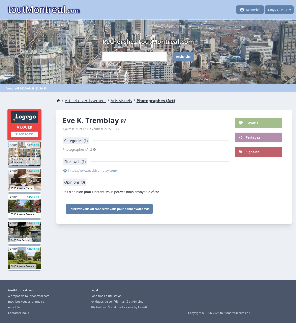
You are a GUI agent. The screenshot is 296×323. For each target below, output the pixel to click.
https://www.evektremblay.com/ (92, 170)
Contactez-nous (18, 313)
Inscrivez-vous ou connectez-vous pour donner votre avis (109, 209)
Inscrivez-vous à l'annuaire (26, 301)
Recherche (183, 56)
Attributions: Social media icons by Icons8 (118, 307)
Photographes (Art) (156, 100)
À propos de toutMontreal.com (28, 296)
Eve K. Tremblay (92, 120)
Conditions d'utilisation (106, 296)
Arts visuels (121, 100)
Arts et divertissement (85, 100)
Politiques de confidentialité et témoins (116, 301)
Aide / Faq (15, 307)
